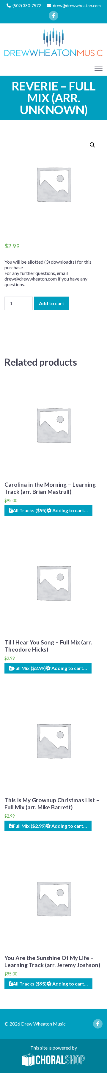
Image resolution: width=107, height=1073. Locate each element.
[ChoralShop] (53, 1060)
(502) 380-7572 (26, 5)
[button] (92, 145)
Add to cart (51, 303)
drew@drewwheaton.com (77, 5)
